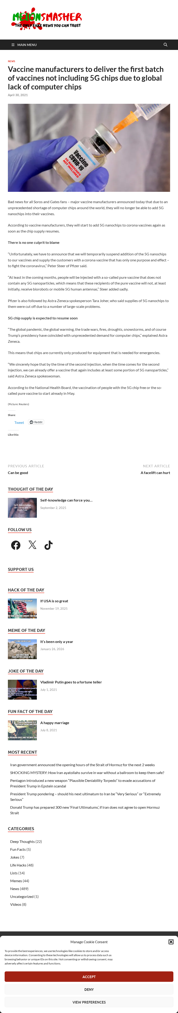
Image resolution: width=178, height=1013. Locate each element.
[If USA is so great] (22, 601)
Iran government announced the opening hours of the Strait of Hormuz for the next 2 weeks (82, 764)
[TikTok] (48, 545)
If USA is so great (54, 601)
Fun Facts (18, 849)
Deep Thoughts (22, 841)
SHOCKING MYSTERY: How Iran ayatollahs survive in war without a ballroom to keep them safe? (87, 772)
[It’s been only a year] (22, 642)
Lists (14, 873)
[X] (32, 545)
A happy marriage (54, 722)
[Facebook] (15, 545)
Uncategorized (22, 896)
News (11, 61)
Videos (15, 904)
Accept (89, 977)
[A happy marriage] (22, 723)
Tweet (19, 422)
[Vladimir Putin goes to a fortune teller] (22, 682)
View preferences (89, 1002)
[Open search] (165, 45)
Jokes (14, 857)
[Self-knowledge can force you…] (22, 500)
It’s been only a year (56, 641)
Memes (16, 880)
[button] (171, 942)
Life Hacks (18, 865)
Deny (89, 989)
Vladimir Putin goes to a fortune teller (71, 682)
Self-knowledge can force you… (66, 500)
